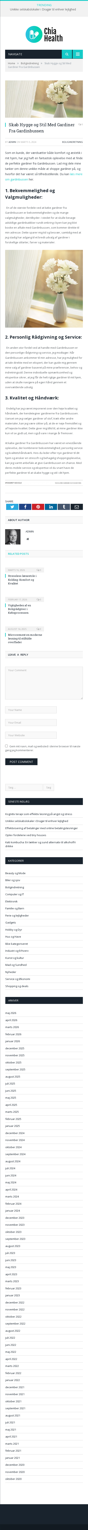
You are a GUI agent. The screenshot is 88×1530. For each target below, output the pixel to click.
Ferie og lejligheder (17, 915)
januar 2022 (12, 1380)
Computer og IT (14, 894)
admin (12, 141)
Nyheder (10, 972)
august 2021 (12, 1415)
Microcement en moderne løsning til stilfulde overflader (25, 638)
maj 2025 (10, 1097)
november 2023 (15, 1225)
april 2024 (11, 1189)
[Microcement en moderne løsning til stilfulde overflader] (24, 626)
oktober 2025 (13, 1062)
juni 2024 (10, 1175)
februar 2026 (13, 1034)
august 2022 (12, 1331)
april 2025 (11, 1105)
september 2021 (15, 1408)
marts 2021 (12, 1443)
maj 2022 (10, 1352)
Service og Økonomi (17, 979)
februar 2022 (13, 1373)
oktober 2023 (13, 1232)
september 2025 (15, 1069)
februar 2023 (13, 1288)
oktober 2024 (13, 1147)
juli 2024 (10, 1168)
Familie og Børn (14, 908)
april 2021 (11, 1436)
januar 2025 (12, 1126)
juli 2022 (10, 1337)
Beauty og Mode (15, 873)
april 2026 (11, 1020)
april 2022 (11, 1359)
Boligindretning (72, 141)
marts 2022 (12, 1366)
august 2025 (12, 1076)
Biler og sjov (12, 880)
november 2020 (15, 1472)
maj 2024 (10, 1182)
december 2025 (14, 1048)
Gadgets (10, 922)
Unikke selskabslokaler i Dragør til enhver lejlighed (43, 9)
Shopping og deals (16, 986)
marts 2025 (12, 1112)
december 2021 (14, 1387)
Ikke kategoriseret (16, 944)
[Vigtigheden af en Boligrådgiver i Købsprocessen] (24, 596)
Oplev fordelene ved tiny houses (25, 835)
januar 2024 (12, 1210)
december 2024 (14, 1133)
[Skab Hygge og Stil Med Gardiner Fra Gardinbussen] (44, 99)
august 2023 (12, 1246)
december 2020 (14, 1465)
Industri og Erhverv (17, 951)
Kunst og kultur (14, 958)
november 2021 (15, 1394)
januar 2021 (12, 1458)
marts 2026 (12, 1027)
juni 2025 (10, 1091)
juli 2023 (10, 1253)
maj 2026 (10, 1013)
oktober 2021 (13, 1401)
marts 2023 (12, 1281)
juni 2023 (10, 1260)
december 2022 (14, 1302)
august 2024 (12, 1161)
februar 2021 (13, 1450)
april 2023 (11, 1274)
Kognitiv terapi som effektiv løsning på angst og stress (38, 814)
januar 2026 (12, 1041)
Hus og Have (13, 936)
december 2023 (14, 1218)
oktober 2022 (13, 1316)
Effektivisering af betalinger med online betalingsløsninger (41, 828)
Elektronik (11, 901)
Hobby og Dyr (13, 929)
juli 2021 (10, 1422)
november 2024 (15, 1140)
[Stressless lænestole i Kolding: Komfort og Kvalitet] (24, 567)
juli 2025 (10, 1083)
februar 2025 (13, 1119)
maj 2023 (10, 1267)
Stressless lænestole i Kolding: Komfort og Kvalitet (22, 579)
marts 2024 (12, 1196)
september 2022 (15, 1323)
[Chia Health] (44, 33)
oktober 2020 (13, 1479)
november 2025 (15, 1055)
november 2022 (15, 1309)
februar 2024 (13, 1203)
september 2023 (15, 1239)
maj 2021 (10, 1429)
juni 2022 (10, 1345)
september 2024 (15, 1154)
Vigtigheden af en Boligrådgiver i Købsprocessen (19, 608)
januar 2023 (12, 1295)
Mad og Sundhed (16, 965)
